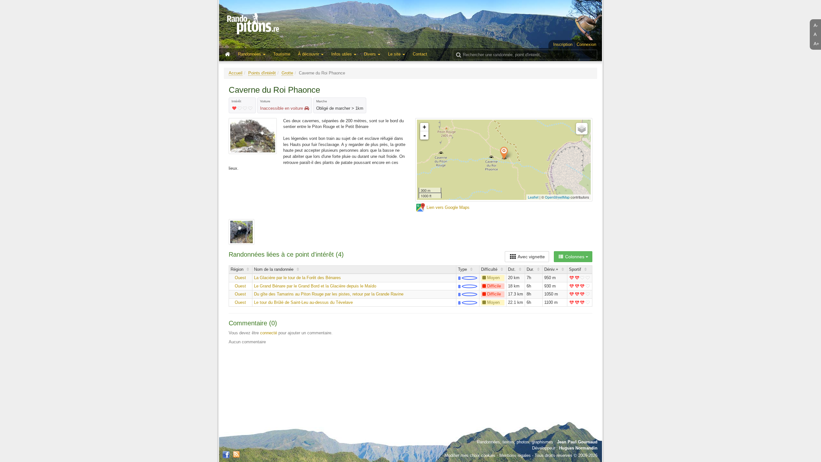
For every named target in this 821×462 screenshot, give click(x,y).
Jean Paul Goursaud (577, 442)
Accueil (235, 73)
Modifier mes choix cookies (469, 455)
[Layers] (582, 128)
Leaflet (533, 197)
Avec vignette (531, 256)
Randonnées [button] (250, 54)
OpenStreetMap (557, 197)
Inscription (562, 44)
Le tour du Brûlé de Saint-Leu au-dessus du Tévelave (303, 302)
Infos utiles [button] (342, 54)
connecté (268, 332)
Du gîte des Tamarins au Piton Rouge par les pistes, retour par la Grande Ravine (328, 294)
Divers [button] (370, 54)
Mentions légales (515, 455)
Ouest (240, 277)
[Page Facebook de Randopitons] (226, 455)
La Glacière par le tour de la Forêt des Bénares (297, 277)
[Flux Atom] (236, 453)
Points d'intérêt (262, 73)
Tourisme (281, 54)
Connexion (586, 44)
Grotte (287, 73)
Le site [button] (395, 54)
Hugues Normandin (578, 448)
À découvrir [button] (309, 54)
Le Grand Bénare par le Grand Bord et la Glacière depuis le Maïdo (315, 286)
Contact (420, 54)
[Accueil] (229, 54)
